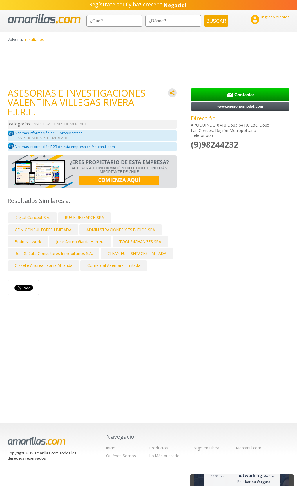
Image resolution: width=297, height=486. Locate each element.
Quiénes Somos (121, 455)
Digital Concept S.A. (32, 217)
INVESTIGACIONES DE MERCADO (60, 124)
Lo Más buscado (164, 455)
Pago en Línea (206, 448)
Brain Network (28, 241)
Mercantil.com (248, 448)
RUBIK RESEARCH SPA (84, 217)
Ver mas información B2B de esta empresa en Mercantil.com (65, 146)
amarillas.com (44, 19)
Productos (158, 448)
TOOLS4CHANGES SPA (140, 241)
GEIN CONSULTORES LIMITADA (43, 229)
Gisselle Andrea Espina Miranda (44, 265)
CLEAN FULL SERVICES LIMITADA (137, 253)
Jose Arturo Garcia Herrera (80, 241)
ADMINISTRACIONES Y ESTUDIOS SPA (120, 229)
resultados (34, 39)
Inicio (110, 448)
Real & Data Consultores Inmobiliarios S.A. (54, 253)
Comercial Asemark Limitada (113, 265)
